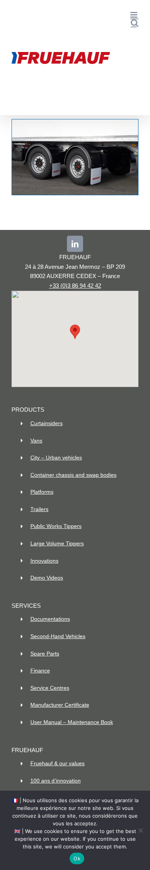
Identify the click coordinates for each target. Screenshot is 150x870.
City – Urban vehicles (56, 457)
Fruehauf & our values (57, 763)
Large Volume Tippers (57, 543)
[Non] (140, 830)
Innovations (44, 561)
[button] (75, 332)
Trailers (39, 509)
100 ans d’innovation (55, 781)
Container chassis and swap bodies (73, 475)
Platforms (41, 492)
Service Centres (49, 688)
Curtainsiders (46, 423)
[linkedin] (75, 244)
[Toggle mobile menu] (134, 15)
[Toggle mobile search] (134, 23)
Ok (76, 858)
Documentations (50, 619)
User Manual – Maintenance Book (71, 722)
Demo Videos (46, 578)
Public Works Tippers (56, 526)
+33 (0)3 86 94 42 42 (75, 285)
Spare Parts (44, 653)
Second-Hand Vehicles (57, 636)
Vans (36, 441)
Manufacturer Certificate (59, 705)
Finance (40, 670)
